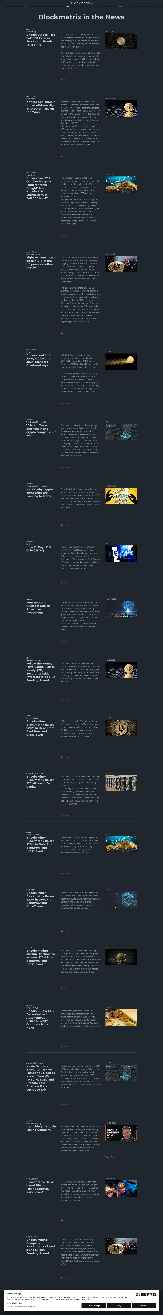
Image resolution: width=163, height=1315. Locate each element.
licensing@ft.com (79, 269)
